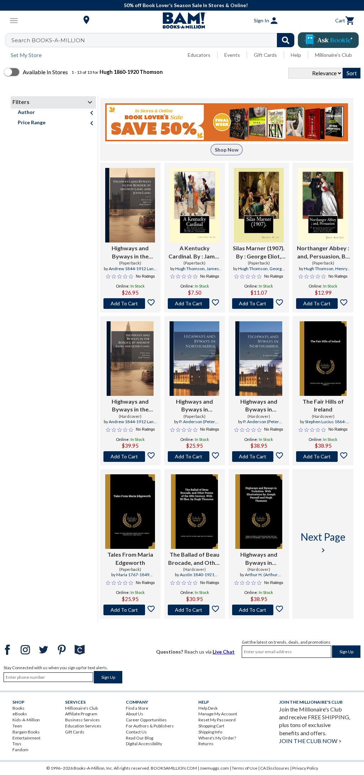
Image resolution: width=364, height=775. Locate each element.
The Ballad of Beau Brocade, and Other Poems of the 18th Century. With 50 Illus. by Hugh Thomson (194, 559)
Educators (199, 55)
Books (18, 708)
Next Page (323, 543)
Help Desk (208, 708)
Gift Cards (265, 55)
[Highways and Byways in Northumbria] (194, 359)
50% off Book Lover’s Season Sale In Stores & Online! (186, 5)
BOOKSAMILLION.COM (174, 768)
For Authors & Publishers (150, 725)
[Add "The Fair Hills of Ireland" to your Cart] (323, 456)
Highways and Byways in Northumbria (194, 406)
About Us (134, 713)
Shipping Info (210, 732)
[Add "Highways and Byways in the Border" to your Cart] (130, 303)
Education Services (83, 725)
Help (296, 55)
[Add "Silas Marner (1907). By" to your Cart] (259, 303)
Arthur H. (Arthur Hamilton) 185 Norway (258, 577)
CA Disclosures (274, 768)
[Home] (182, 20)
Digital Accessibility (144, 743)
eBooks (19, 713)
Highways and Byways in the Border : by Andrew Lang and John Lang (130, 252)
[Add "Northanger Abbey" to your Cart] (323, 303)
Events (232, 55)
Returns (206, 743)
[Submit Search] (285, 40)
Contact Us (136, 732)
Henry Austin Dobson (321, 271)
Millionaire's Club (333, 55)
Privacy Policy (305, 768)
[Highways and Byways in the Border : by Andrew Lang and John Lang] (130, 205)
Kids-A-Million (26, 719)
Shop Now (227, 150)
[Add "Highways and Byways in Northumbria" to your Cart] (194, 456)
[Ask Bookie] (328, 40)
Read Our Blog (139, 738)
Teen (17, 725)
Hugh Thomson (190, 268)
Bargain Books (26, 732)
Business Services (82, 719)
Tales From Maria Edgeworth (130, 558)
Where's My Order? (217, 738)
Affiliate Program (81, 713)
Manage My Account (217, 713)
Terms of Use (244, 768)
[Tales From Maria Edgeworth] (130, 512)
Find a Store (137, 708)
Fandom (20, 749)
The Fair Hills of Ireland (323, 405)
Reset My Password (217, 719)
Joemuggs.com (214, 768)
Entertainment (26, 738)
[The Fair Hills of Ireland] (323, 359)
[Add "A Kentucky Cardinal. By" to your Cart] (194, 303)
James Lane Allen (201, 271)
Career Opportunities (146, 719)
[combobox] (154, 40)
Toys (16, 743)
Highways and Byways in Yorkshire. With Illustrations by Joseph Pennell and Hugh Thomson (259, 559)
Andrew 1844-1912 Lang (132, 268)
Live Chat (224, 652)
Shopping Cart (211, 725)
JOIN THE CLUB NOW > (310, 740)
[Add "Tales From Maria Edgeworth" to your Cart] (130, 610)
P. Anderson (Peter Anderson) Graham (192, 424)
